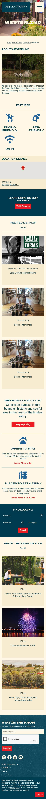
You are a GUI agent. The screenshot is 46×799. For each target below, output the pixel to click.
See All (23, 227)
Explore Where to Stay (23, 463)
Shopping (23, 320)
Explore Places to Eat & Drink (23, 497)
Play (23, 589)
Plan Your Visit (17, 42)
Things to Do (27, 42)
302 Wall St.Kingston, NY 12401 (10, 183)
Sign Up (7, 748)
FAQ (3, 771)
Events (5, 768)
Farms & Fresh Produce (23, 268)
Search (23, 530)
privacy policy (14, 787)
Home (9, 42)
